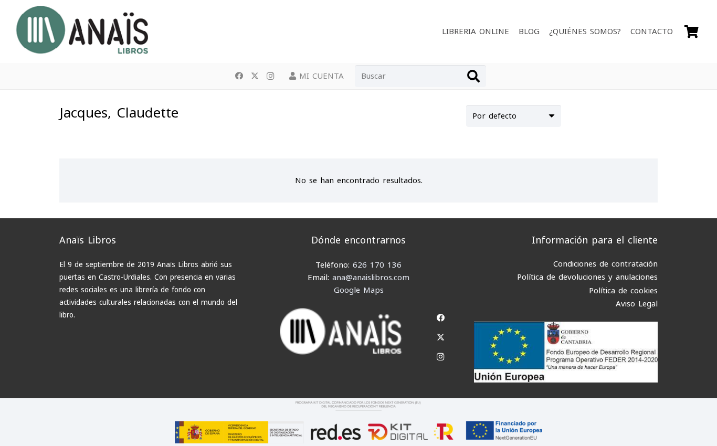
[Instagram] (270, 76)
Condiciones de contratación (605, 264)
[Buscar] (473, 76)
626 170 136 (377, 265)
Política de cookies (623, 290)
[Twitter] (254, 76)
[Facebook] (239, 76)
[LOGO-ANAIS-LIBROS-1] (81, 31)
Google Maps (359, 290)
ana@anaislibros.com (370, 277)
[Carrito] (691, 31)
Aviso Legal (637, 304)
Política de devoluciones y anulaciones (587, 277)
